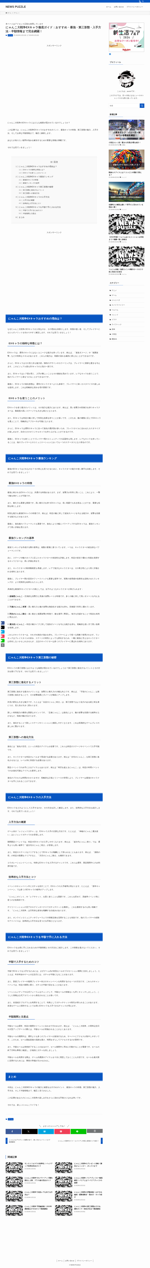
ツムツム (115, 310)
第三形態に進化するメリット (33, 190)
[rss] (139, 1)
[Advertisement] (54, 82)
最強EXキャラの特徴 (30, 180)
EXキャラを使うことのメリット (34, 173)
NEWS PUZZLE (16, 6)
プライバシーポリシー (84, 1261)
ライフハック (117, 324)
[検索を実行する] (142, 105)
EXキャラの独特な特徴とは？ (34, 170)
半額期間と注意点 (29, 213)
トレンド (115, 315)
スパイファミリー (118, 305)
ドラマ (114, 319)
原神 (113, 329)
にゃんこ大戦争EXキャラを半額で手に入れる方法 (40, 207)
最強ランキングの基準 (31, 183)
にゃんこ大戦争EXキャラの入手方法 (34, 197)
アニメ (114, 290)
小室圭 (114, 334)
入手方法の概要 (28, 200)
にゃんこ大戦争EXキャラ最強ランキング (36, 177)
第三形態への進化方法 (31, 193)
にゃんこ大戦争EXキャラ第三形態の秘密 (36, 187)
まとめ (21, 217)
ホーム (60, 1261)
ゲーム (10, 35)
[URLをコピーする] (95, 1131)
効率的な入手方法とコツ (32, 203)
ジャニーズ (116, 300)
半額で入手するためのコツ (33, 210)
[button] (13, 1131)
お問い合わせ (69, 1261)
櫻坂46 (114, 339)
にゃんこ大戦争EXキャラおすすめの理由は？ (38, 166)
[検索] (142, 1)
